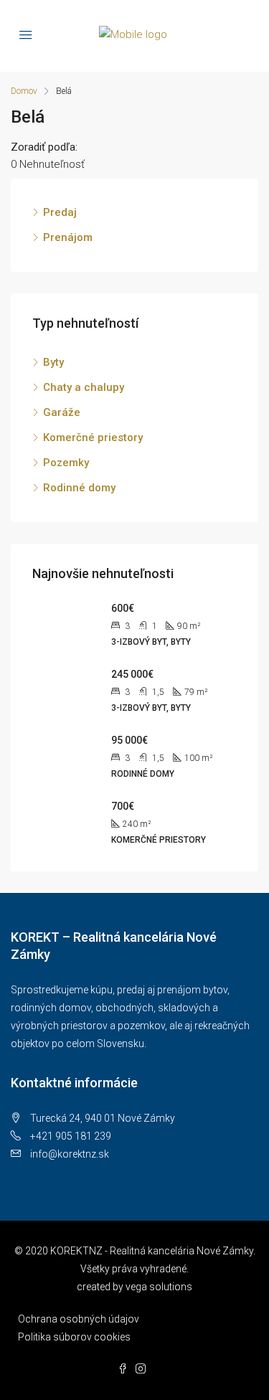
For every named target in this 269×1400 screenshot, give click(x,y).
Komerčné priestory (93, 437)
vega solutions (159, 1286)
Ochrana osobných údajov (78, 1319)
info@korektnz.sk (69, 1154)
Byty (53, 362)
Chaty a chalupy (83, 387)
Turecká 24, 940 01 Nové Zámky (102, 1118)
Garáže (61, 412)
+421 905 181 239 (70, 1136)
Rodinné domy (79, 487)
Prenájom (68, 237)
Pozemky (66, 462)
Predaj (60, 212)
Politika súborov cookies (74, 1337)
